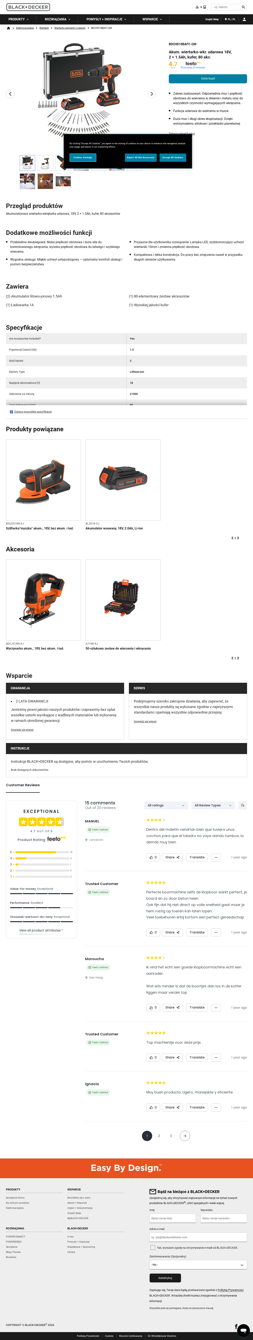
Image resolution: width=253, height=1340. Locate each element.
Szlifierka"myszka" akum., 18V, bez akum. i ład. (40, 528)
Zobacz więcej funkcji (182, 133)
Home (8, 28)
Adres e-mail (156, 1229)
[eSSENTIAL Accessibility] (201, 7)
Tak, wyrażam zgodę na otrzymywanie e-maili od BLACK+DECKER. (197, 1247)
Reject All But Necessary (141, 157)
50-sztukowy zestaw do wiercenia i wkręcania (118, 648)
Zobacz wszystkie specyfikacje (33, 411)
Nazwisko (207, 1210)
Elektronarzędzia (25, 28)
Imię (152, 1210)
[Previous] (10, 93)
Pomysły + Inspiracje (104, 19)
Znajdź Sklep (212, 19)
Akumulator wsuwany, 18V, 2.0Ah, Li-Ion (114, 528)
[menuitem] (18, 19)
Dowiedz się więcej (22, 729)
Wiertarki (44, 28)
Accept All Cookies (172, 157)
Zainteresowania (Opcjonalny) (167, 1256)
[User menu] (244, 19)
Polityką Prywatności (231, 1290)
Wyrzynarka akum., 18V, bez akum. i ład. (35, 648)
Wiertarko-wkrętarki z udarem (70, 28)
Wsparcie (150, 19)
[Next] (151, 93)
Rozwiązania (55, 19)
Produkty (16, 19)
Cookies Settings (83, 157)
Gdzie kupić (208, 78)
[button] (236, 1326)
